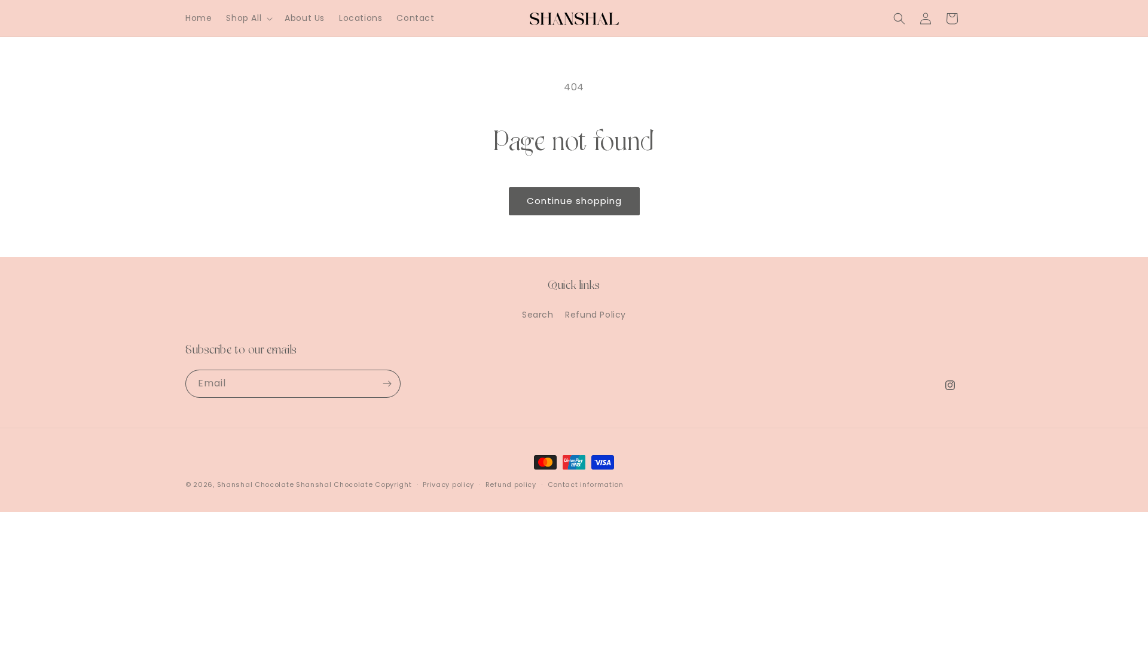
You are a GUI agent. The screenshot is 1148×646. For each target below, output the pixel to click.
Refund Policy (595, 315)
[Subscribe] (387, 384)
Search (538, 315)
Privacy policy (448, 484)
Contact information (586, 484)
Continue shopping (574, 200)
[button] (248, 18)
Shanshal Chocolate (255, 484)
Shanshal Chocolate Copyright (354, 484)
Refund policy (511, 484)
